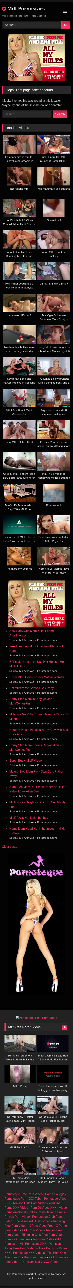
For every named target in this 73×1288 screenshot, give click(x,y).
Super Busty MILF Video (25, 760)
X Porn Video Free (41, 1225)
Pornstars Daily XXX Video (40, 1261)
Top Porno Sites (43, 1239)
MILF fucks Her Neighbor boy (28, 817)
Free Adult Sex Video (36, 1221)
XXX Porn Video (33, 1230)
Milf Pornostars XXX (33, 1243)
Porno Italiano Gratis (51, 1212)
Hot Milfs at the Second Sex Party (31, 688)
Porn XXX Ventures (17, 1239)
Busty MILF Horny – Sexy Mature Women (36, 677)
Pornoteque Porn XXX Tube (23, 1198)
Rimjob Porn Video (17, 1216)
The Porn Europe (34, 1257)
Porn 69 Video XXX (44, 1207)
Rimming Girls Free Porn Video (42, 1234)
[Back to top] (61, 1276)
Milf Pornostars (25, 8)
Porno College (54, 1194)
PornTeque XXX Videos (29, 1252)
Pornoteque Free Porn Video (23, 1194)
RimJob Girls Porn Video (29, 1203)
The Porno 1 (12, 1257)
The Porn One (56, 1252)
